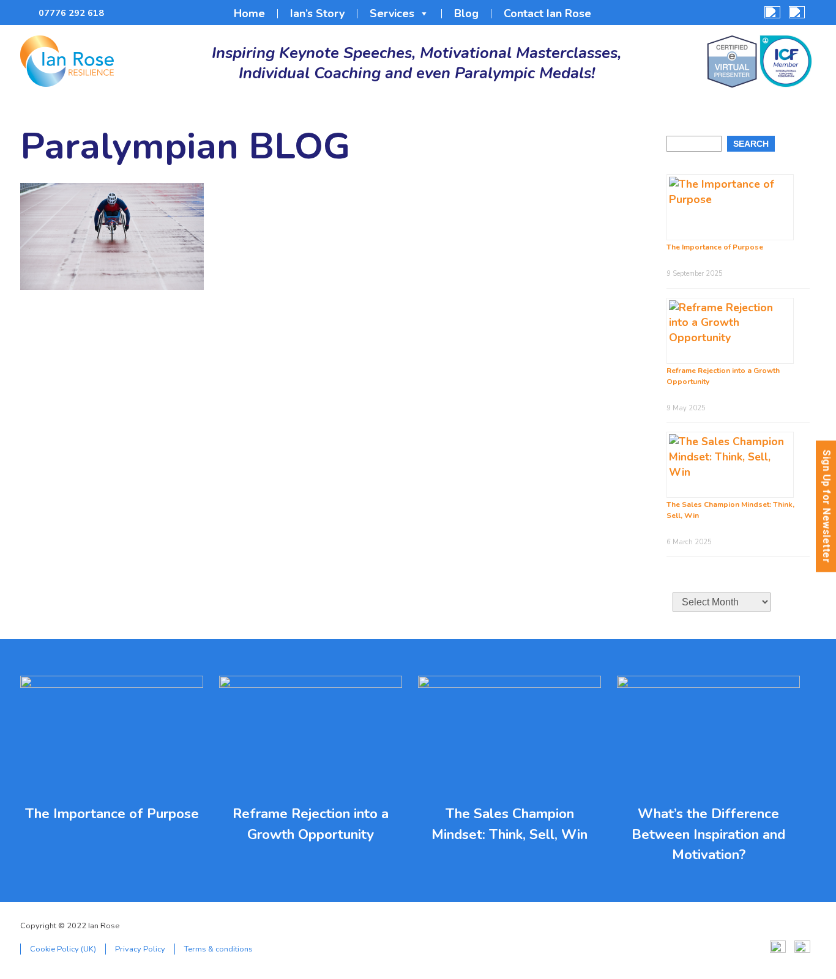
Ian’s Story (317, 13)
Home (249, 13)
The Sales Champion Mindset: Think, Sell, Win (509, 824)
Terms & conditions (218, 949)
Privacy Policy (140, 949)
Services (392, 13)
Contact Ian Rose (547, 13)
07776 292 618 (71, 13)
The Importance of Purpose (714, 247)
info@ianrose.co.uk (120, 13)
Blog (466, 13)
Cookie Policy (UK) (63, 949)
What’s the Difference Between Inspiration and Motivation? (708, 834)
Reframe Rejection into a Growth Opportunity (311, 824)
